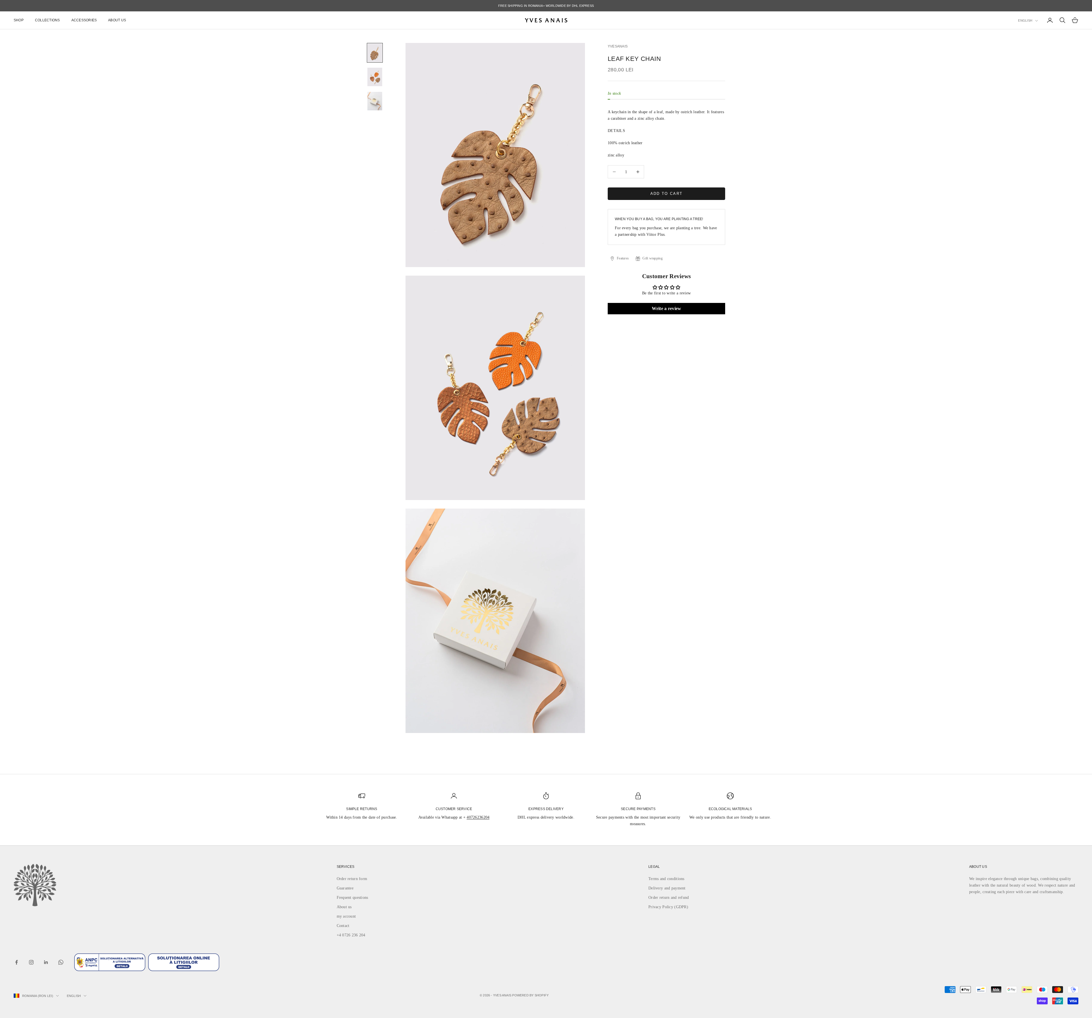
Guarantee (345, 888)
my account (346, 916)
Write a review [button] (666, 308)
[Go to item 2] (375, 77)
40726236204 (478, 817)
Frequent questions (352, 897)
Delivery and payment (667, 888)
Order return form (352, 879)
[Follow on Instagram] (31, 962)
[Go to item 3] (375, 101)
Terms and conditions (666, 879)
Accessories (84, 20)
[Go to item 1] (375, 53)
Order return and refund (668, 897)
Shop (19, 20)
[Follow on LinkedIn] (46, 962)
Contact (343, 926)
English (1025, 20)
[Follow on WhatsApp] (61, 962)
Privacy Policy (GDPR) (668, 907)
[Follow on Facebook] (16, 962)
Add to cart (666, 193)
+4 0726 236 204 (351, 935)
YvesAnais (618, 46)
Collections (47, 20)
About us (117, 20)
